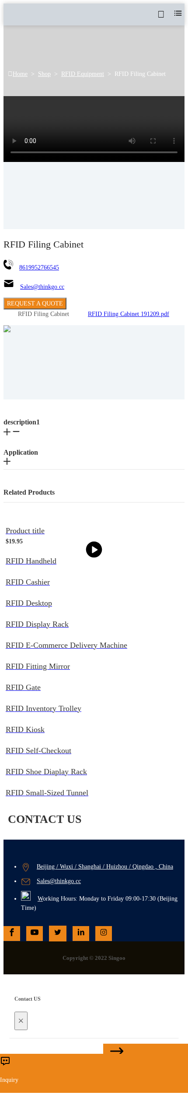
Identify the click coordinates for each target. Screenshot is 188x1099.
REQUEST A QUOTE (35, 303)
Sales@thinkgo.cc (42, 287)
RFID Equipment (82, 74)
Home (20, 74)
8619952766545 (39, 267)
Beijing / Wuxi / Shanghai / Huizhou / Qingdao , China (105, 866)
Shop (44, 74)
